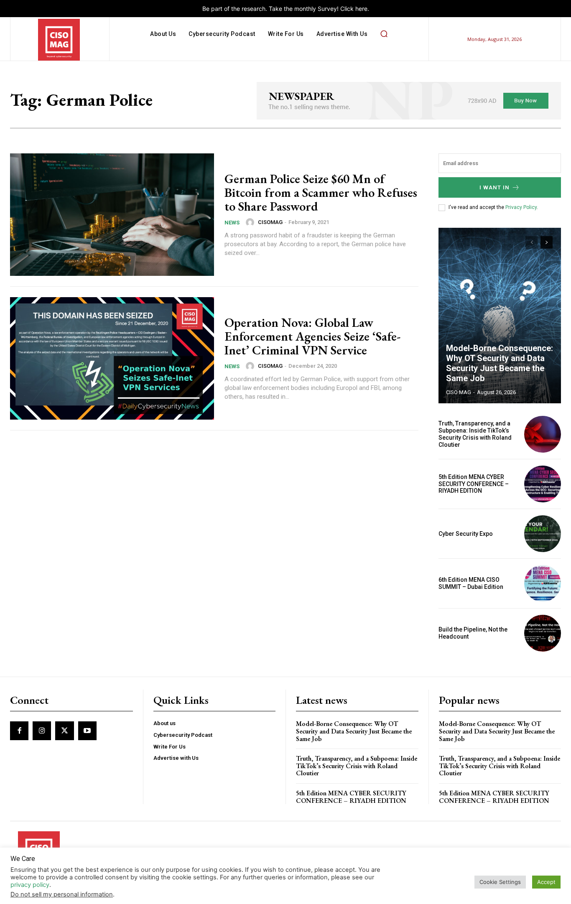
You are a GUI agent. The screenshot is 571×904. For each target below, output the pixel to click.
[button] (384, 34)
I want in (494, 187)
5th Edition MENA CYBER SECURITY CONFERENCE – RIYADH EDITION (473, 484)
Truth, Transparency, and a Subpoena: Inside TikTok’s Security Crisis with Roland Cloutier (475, 434)
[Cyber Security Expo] (542, 533)
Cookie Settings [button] (500, 882)
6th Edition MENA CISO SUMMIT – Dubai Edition (470, 583)
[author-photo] (251, 222)
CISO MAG (458, 392)
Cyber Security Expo (465, 533)
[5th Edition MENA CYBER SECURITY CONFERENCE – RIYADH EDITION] (542, 484)
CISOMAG (270, 222)
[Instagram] (42, 730)
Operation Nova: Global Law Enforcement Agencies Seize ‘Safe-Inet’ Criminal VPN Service (312, 336)
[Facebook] (19, 730)
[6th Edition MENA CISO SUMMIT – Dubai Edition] (542, 583)
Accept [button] (546, 882)
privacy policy (29, 885)
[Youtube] (87, 730)
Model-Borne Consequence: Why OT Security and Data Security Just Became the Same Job (499, 363)
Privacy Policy (521, 207)
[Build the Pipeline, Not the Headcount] (542, 633)
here (361, 8)
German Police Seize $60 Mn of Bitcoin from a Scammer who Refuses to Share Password (320, 192)
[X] (64, 730)
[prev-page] (531, 242)
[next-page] (546, 242)
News (232, 222)
